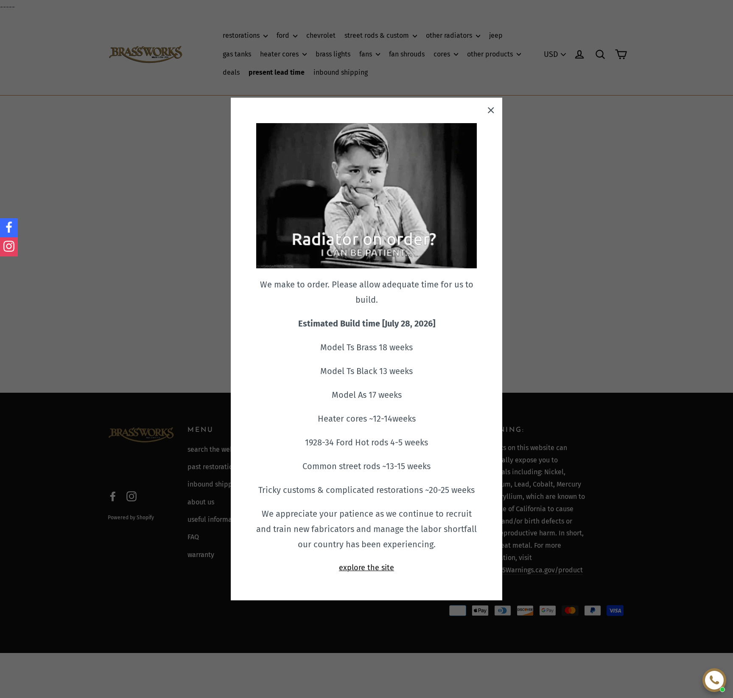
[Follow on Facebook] (9, 227)
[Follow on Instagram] (9, 246)
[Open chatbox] (714, 680)
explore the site (366, 567)
